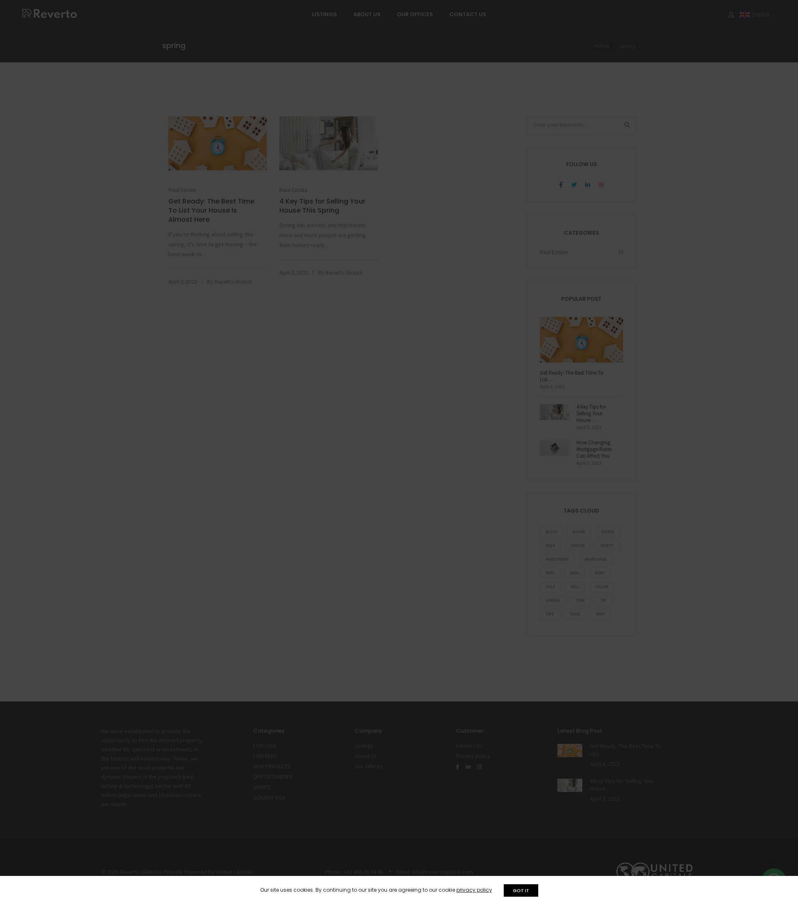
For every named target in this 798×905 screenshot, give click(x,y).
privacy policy (474, 889)
